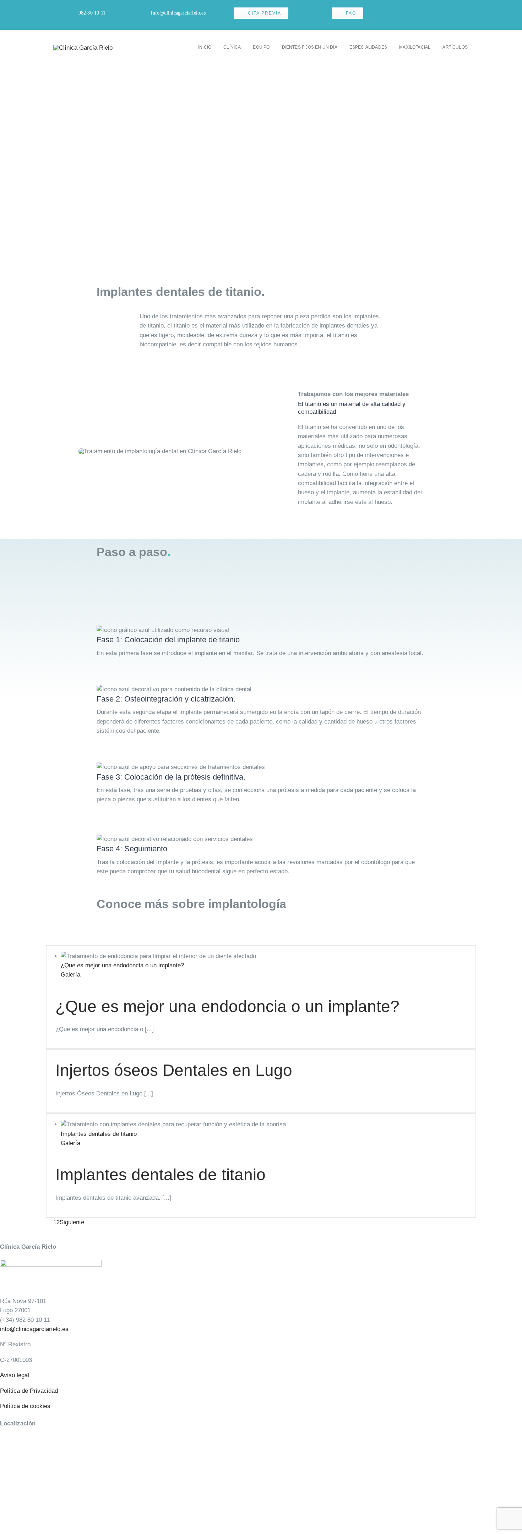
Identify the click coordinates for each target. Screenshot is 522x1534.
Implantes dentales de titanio (99, 1134)
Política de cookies (25, 1406)
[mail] (455, 15)
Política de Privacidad (29, 1390)
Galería (70, 974)
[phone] (466, 15)
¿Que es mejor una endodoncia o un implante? (122, 965)
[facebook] (432, 15)
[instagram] (444, 15)
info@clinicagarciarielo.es (34, 1329)
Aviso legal (14, 1375)
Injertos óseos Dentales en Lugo (173, 1070)
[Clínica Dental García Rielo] (83, 47)
